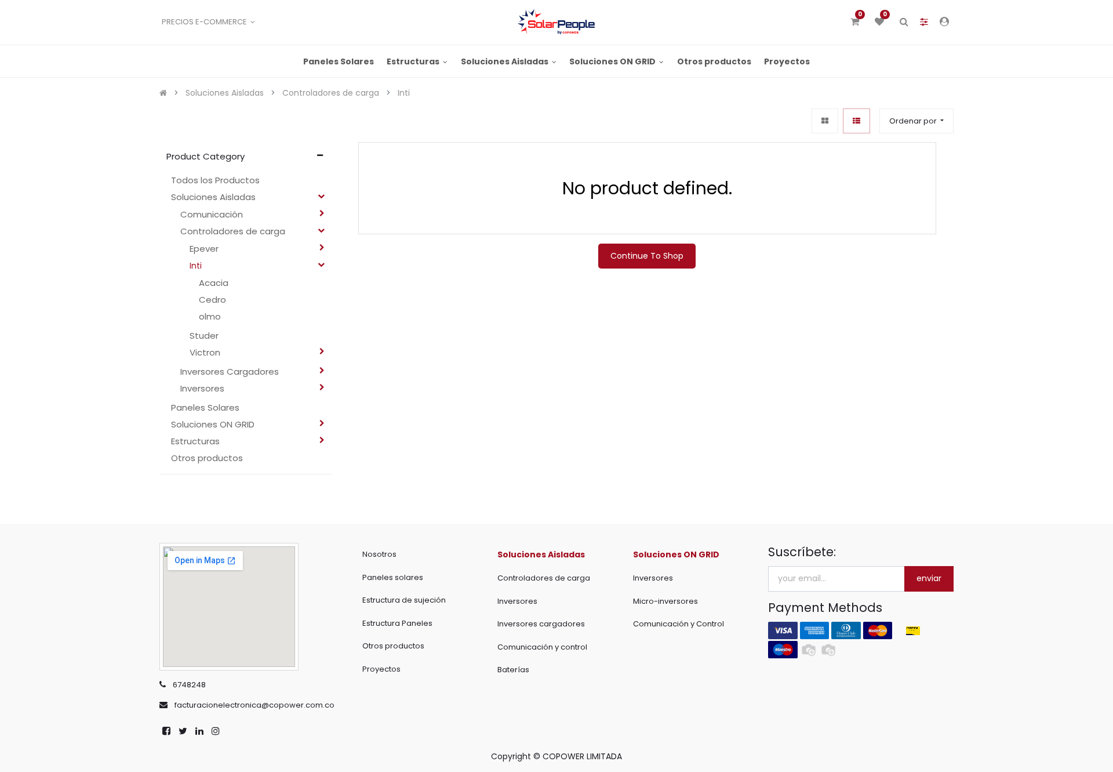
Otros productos (393, 645)
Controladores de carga (543, 577)
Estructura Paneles (397, 623)
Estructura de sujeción (404, 600)
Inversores (517, 601)
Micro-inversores (665, 601)
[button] (916, 120)
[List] (856, 120)
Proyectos (381, 669)
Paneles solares (392, 577)
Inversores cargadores (541, 623)
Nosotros (379, 554)
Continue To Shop (646, 256)
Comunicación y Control (678, 623)
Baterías (513, 669)
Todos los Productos (215, 180)
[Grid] (825, 120)
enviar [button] (928, 578)
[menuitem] (338, 61)
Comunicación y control (542, 647)
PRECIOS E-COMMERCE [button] (205, 21)
